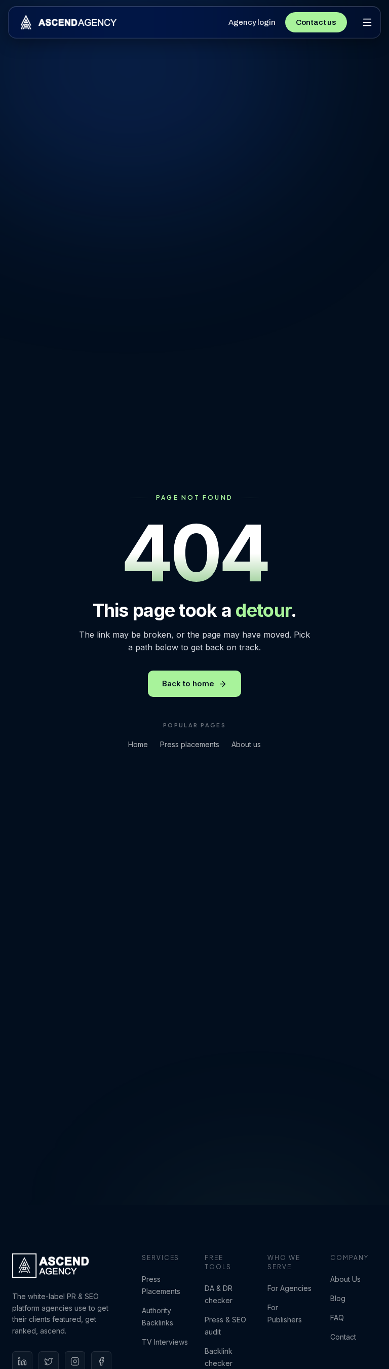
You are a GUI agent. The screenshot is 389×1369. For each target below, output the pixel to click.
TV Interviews (165, 1342)
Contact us (316, 22)
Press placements (189, 744)
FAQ (337, 1317)
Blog (337, 1298)
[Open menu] (367, 22)
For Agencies (289, 1288)
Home (138, 744)
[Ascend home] (68, 22)
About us (246, 744)
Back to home (188, 683)
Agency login (251, 22)
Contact (343, 1337)
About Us (345, 1279)
